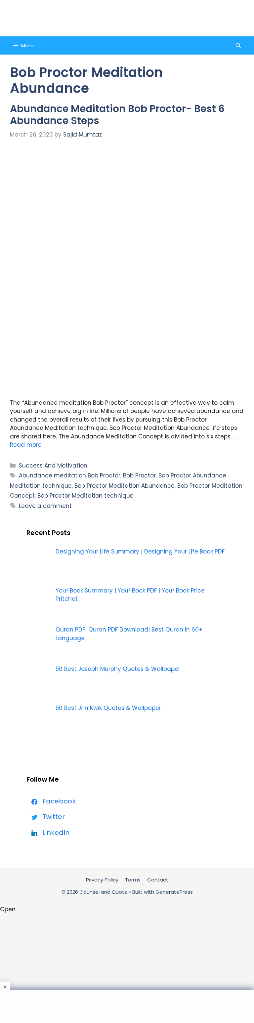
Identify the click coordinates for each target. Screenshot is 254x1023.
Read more (26, 445)
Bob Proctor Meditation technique (85, 496)
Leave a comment (45, 506)
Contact (157, 879)
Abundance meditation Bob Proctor (69, 475)
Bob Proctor (139, 475)
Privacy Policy (102, 879)
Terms (133, 879)
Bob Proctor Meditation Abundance (124, 486)
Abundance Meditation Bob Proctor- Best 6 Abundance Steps (117, 115)
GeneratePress (174, 891)
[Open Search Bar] (238, 45)
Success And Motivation (53, 466)
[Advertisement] (127, 1006)
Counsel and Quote (127, 18)
